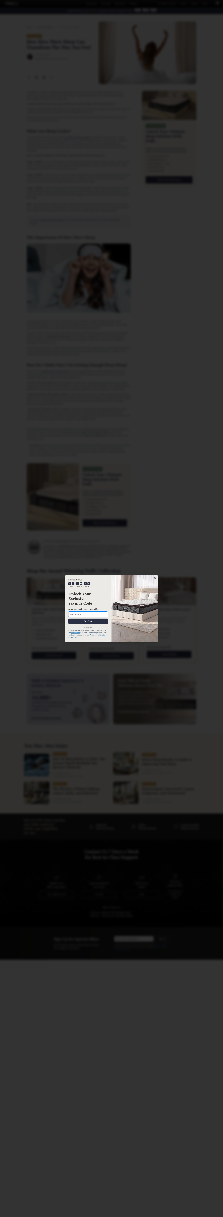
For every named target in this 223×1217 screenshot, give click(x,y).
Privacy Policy (76, 632)
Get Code (88, 621)
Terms (92, 635)
